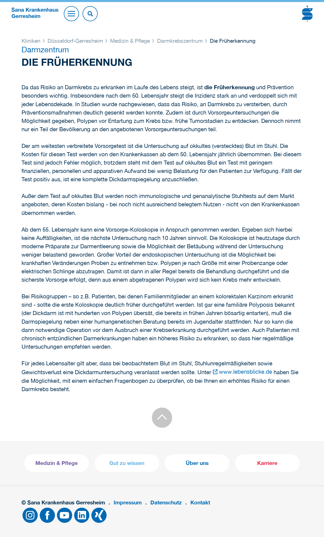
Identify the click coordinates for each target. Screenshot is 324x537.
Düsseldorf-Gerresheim (75, 41)
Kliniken (32, 41)
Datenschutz (166, 502)
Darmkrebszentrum (180, 41)
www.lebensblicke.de (245, 371)
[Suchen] (90, 13)
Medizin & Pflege (130, 41)
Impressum (128, 502)
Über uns (197, 463)
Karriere (267, 463)
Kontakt (200, 502)
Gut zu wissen (126, 463)
